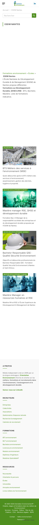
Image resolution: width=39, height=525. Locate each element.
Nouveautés (7, 474)
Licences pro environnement (13, 448)
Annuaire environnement (11, 487)
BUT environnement (10, 441)
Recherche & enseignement (12, 419)
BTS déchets (8, 147)
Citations (8, 512)
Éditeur (21, 510)
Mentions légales (23, 512)
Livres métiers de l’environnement (14, 491)
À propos (15, 510)
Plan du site (29, 510)
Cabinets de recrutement (11, 422)
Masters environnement (11, 451)
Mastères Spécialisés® (11, 458)
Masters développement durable (15, 190)
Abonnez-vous (28, 520)
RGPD (32, 512)
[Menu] (3, 3)
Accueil (6, 10)
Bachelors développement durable (16, 232)
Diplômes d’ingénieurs (10, 455)
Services (8, 510)
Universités (7, 484)
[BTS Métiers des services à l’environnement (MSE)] (19, 155)
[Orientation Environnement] (19, 3)
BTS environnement (9, 437)
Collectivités (7, 408)
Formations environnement (14, 73)
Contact (12, 517)
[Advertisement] (19, 50)
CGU (14, 512)
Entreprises (7, 405)
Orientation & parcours (11, 477)
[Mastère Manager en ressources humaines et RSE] (19, 282)
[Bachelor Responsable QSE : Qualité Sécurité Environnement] (19, 240)
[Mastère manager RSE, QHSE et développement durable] (19, 198)
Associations (7, 412)
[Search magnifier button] (34, 15)
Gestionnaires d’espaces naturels (14, 415)
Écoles (31, 73)
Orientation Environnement (23, 504)
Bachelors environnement (12, 444)
